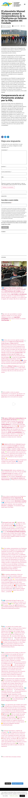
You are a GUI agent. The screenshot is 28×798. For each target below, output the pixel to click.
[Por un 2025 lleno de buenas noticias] (14, 768)
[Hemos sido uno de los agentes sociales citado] (14, 352)
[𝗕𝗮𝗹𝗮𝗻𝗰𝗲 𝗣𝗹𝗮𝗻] (14, 300)
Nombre (3, 166)
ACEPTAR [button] (22, 795)
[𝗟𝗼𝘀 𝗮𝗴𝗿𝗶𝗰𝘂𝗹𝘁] (14, 273)
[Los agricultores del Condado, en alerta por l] (14, 664)
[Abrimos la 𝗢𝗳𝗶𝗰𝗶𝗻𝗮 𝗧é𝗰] (14, 378)
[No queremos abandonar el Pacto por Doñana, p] (14, 586)
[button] (25, 4)
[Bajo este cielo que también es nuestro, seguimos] (14, 326)
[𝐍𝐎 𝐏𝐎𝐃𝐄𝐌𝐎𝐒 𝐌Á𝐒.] (14, 482)
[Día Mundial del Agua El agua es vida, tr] (14, 612)
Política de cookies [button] (14, 795)
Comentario (4, 149)
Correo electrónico (6, 171)
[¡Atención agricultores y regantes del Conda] (14, 742)
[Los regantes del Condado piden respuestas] (14, 638)
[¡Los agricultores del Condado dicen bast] (14, 716)
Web (2, 176)
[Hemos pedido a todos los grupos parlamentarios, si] (14, 404)
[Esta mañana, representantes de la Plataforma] (14, 560)
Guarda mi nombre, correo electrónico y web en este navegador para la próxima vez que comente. (13, 184)
